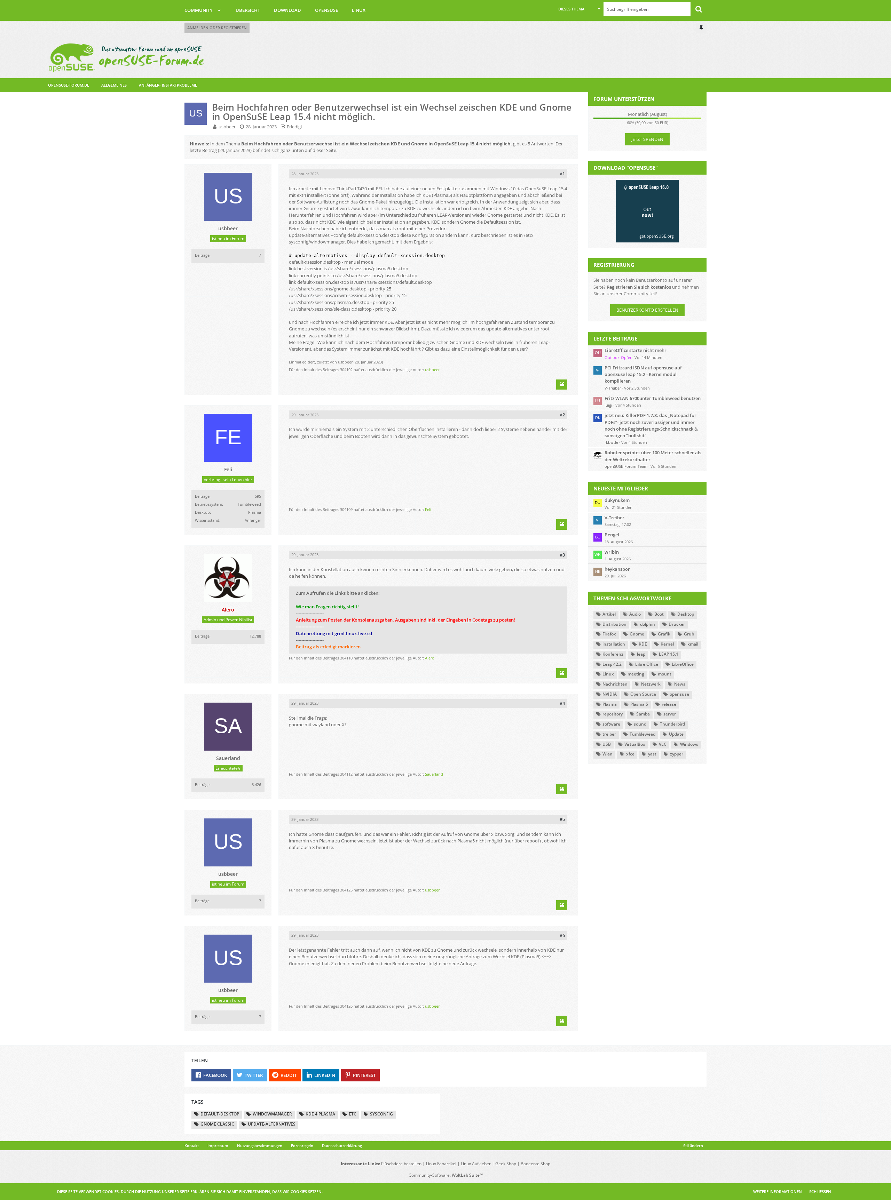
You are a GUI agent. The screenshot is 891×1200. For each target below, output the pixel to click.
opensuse (679, 694)
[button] (579, 9)
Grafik (664, 634)
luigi (608, 405)
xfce (630, 754)
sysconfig (381, 1114)
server (669, 714)
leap (641, 654)
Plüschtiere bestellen (401, 1164)
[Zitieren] (561, 384)
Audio (635, 614)
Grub (689, 634)
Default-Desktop (219, 1114)
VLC (663, 744)
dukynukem (617, 500)
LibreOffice (683, 664)
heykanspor (617, 569)
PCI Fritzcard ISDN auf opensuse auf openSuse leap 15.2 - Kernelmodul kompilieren (643, 374)
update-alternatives (271, 1124)
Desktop (685, 614)
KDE (643, 644)
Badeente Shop (535, 1164)
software (611, 724)
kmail (692, 644)
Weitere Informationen (777, 1191)
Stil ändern (693, 1145)
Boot (659, 614)
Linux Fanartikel (441, 1164)
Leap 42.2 (612, 664)
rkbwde (611, 442)
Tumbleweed (642, 734)
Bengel (612, 534)
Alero (429, 658)
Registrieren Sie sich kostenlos (639, 287)
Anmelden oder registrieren (217, 27)
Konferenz (612, 654)
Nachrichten (615, 684)
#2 (562, 414)
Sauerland (434, 774)
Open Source (643, 694)
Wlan (607, 754)
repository (612, 714)
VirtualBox (634, 744)
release (669, 704)
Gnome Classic (217, 1124)
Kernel (667, 644)
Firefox (609, 634)
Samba (643, 714)
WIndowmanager (272, 1114)
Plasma (609, 704)
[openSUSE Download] (647, 211)
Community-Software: (446, 1175)
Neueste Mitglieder (620, 488)
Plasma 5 (639, 704)
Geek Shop (505, 1164)
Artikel (609, 614)
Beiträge (202, 255)
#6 (562, 935)
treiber (609, 734)
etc (352, 1114)
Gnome (637, 634)
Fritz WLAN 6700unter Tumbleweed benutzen (653, 398)
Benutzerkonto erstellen (647, 310)
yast (652, 754)
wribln (612, 552)
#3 (562, 555)
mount (664, 674)
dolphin (647, 624)
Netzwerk (651, 684)
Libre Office (646, 664)
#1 (562, 173)
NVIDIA (609, 694)
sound (640, 724)
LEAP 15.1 (668, 654)
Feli (428, 509)
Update (676, 734)
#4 (562, 703)
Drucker (677, 624)
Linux (608, 674)
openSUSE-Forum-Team (626, 466)
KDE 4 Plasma (320, 1114)
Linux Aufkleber (476, 1164)
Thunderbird (672, 724)
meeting (636, 674)
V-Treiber (613, 388)
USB (606, 744)
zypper (676, 754)
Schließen (820, 1191)
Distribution (614, 624)
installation (613, 644)
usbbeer (227, 126)
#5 (562, 819)
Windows (689, 744)
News (679, 684)
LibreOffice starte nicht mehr (636, 350)
